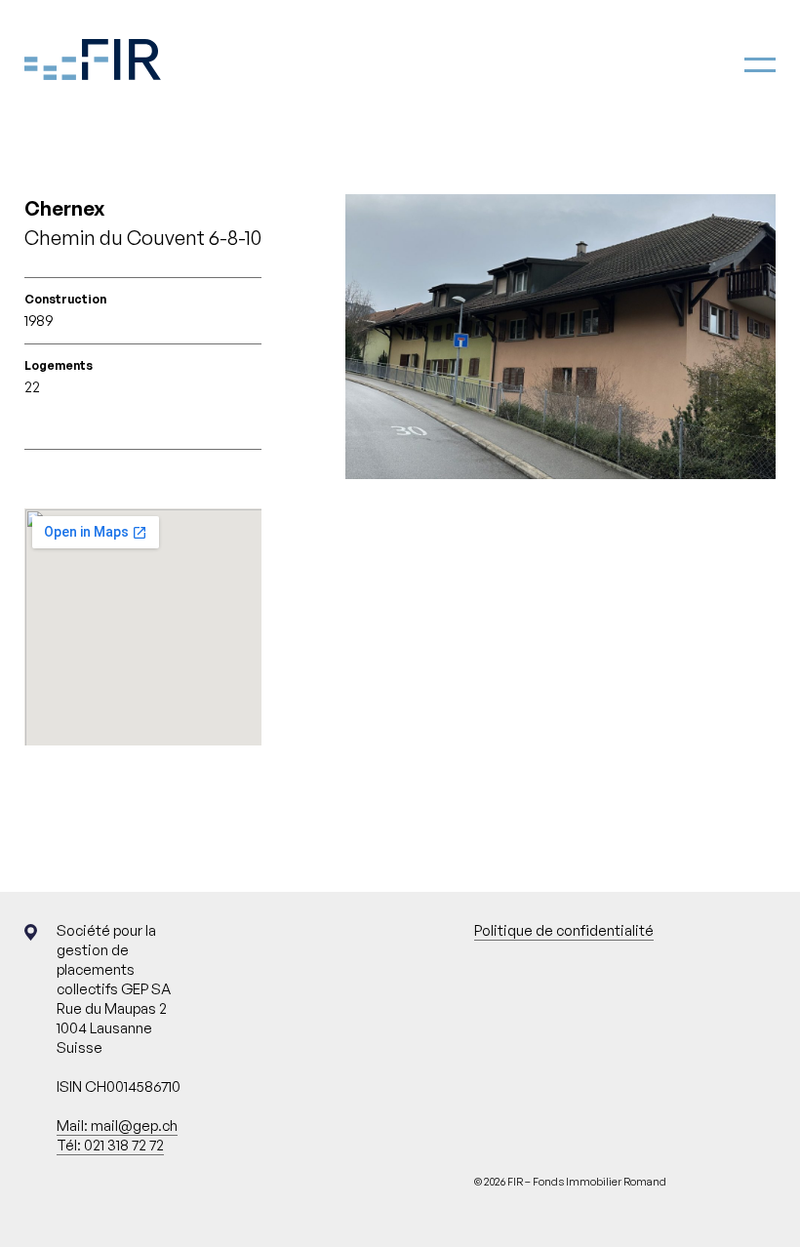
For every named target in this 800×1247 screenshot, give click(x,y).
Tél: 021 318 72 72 (110, 1145)
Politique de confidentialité (564, 930)
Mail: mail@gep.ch (117, 1125)
